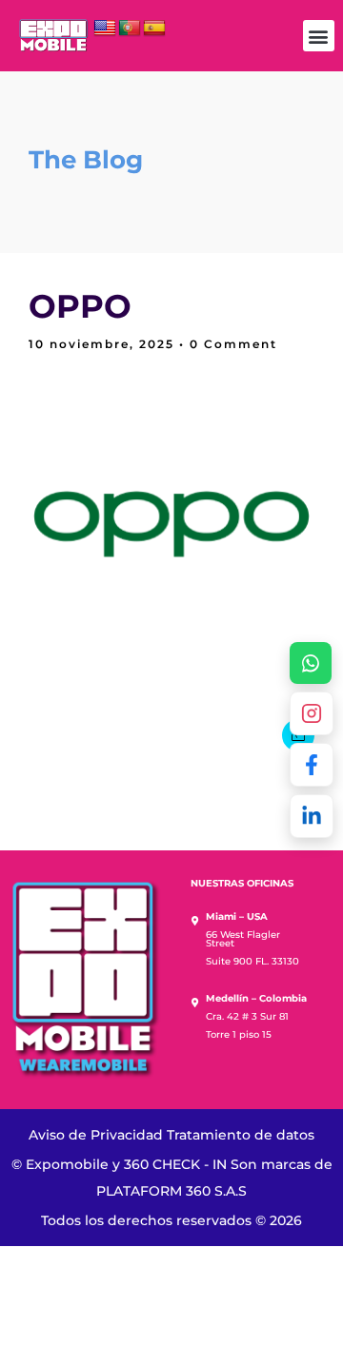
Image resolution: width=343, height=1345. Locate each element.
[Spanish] (154, 28)
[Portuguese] (129, 28)
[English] (104, 28)
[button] (318, 35)
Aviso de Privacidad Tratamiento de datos (171, 1134)
